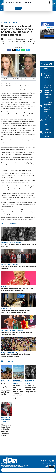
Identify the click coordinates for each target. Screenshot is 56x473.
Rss (49, 463)
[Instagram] (46, 461)
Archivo (53, 463)
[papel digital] (53, 4)
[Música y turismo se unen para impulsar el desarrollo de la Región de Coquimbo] (18, 300)
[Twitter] (49, 461)
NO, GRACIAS (9, 8)
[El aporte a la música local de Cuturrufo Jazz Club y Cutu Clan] (18, 234)
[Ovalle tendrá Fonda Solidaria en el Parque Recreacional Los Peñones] (18, 344)
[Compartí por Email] (18, 50)
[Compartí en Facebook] (9, 50)
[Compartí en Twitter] (14, 50)
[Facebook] (42, 461)
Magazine (5, 79)
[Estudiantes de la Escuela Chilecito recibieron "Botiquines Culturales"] (18, 322)
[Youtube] (53, 461)
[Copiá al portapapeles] (28, 50)
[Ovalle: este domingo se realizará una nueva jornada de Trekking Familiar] (6, 372)
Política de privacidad (50, 465)
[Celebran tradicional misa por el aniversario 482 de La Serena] (18, 256)
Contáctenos (45, 463)
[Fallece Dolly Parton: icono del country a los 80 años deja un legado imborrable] (18, 278)
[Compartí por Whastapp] (23, 50)
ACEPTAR (18, 8)
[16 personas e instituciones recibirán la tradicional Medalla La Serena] (6, 409)
